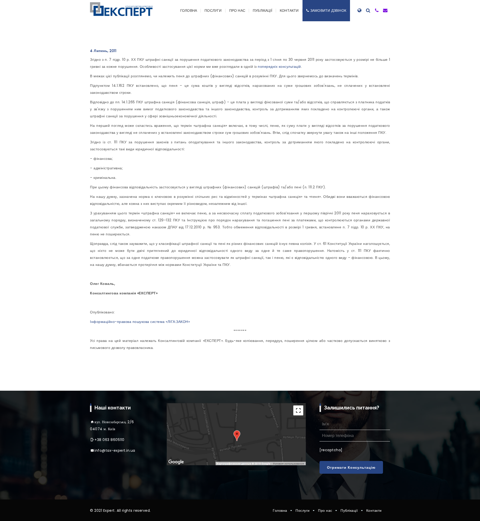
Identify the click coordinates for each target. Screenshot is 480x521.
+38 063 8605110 (109, 439)
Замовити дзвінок (328, 10)
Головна (188, 10)
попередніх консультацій (279, 66)
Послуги (213, 10)
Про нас (237, 10)
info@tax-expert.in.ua (114, 450)
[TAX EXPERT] (121, 9)
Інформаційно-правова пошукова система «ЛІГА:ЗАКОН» (140, 321)
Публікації (262, 10)
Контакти (289, 10)
